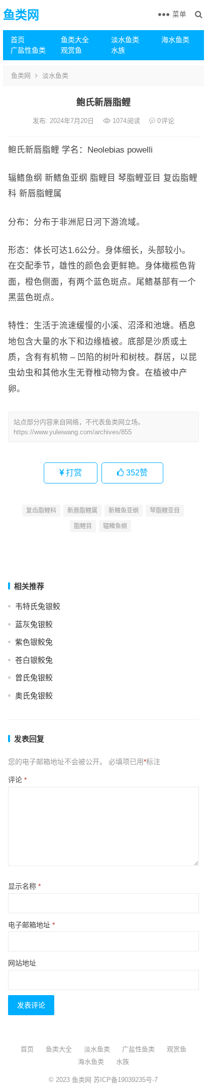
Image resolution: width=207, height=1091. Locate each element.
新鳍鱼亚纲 (124, 510)
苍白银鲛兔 (34, 660)
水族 (118, 50)
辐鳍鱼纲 (115, 526)
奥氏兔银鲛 (34, 695)
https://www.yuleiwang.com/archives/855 (73, 432)
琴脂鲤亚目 (165, 510)
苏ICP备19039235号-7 (124, 1079)
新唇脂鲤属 (82, 510)
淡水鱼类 (125, 40)
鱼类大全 (75, 40)
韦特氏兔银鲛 (37, 606)
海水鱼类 (175, 40)
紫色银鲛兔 (34, 642)
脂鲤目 (83, 526)
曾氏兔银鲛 (34, 677)
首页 (18, 40)
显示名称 (24, 886)
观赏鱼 (71, 50)
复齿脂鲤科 (41, 510)
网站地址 (22, 963)
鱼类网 (21, 15)
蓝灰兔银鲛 (34, 624)
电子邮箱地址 (31, 925)
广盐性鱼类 (28, 50)
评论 (17, 780)
